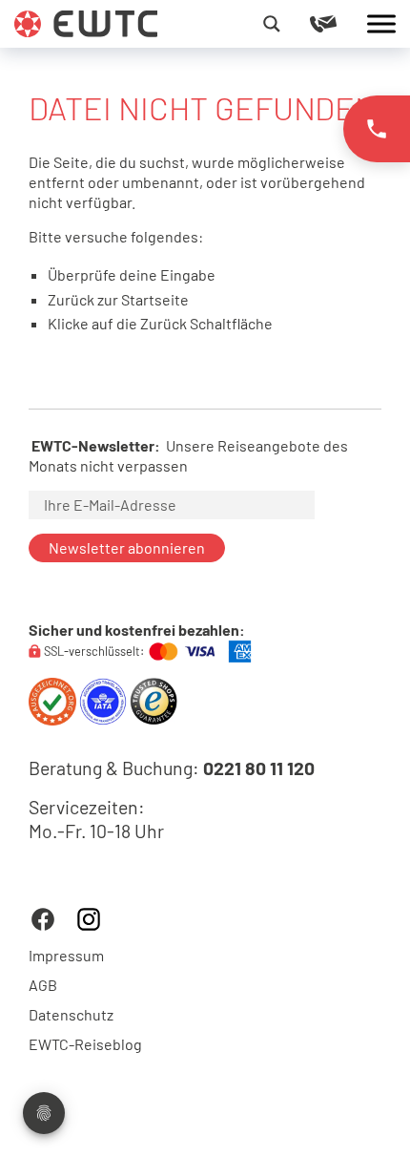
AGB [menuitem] (43, 985)
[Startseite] (85, 21)
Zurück (163, 323)
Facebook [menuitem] (43, 919)
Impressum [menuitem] (66, 955)
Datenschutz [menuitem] (71, 1014)
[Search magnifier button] (272, 24)
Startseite (155, 299)
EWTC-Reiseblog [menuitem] (85, 1044)
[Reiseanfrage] (338, 24)
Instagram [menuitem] (88, 919)
